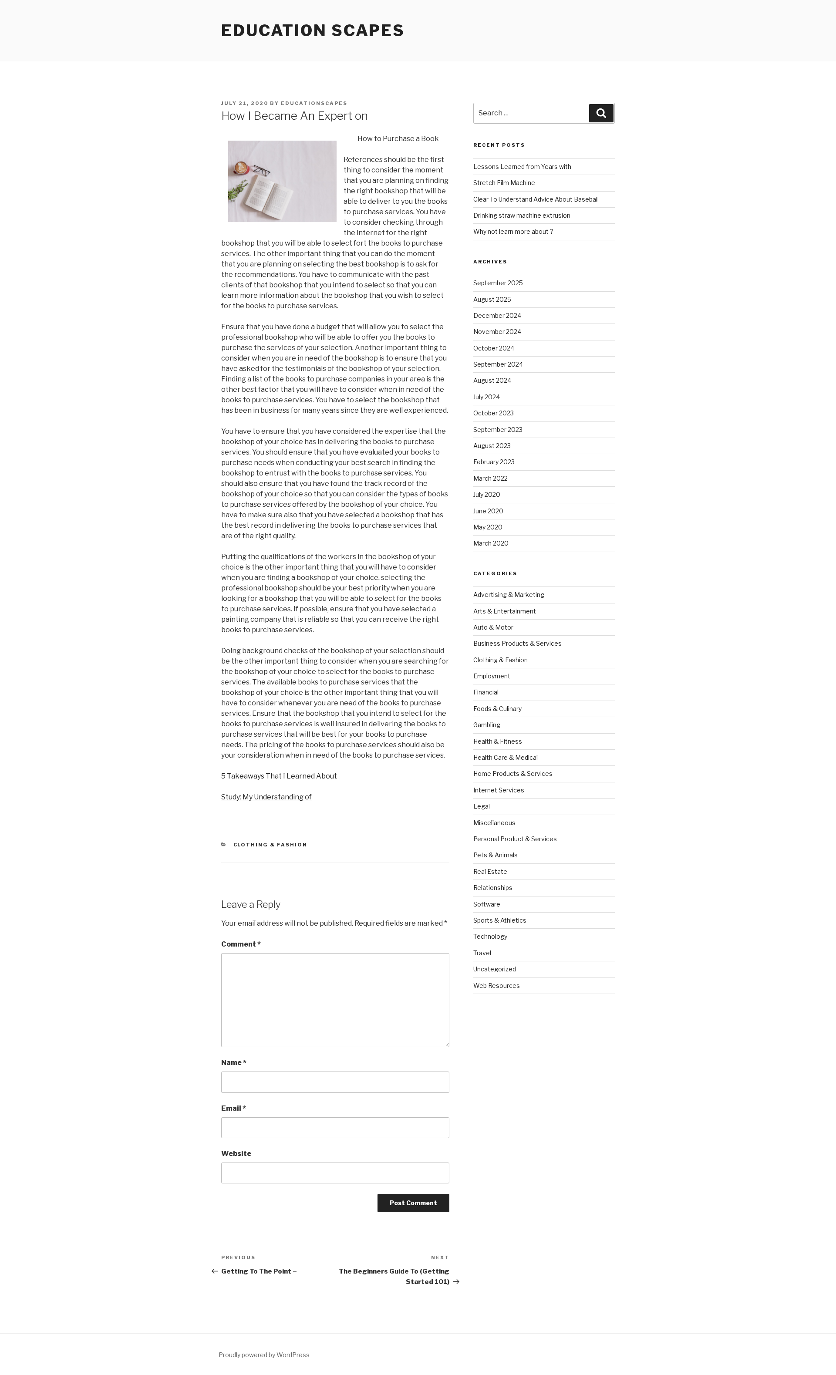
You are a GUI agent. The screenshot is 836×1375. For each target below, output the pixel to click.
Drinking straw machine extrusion (521, 215)
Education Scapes (313, 30)
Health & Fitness (497, 741)
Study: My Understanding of (266, 797)
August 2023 (492, 445)
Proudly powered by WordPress (264, 1354)
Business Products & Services (517, 643)
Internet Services (498, 790)
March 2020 (491, 543)
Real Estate (490, 871)
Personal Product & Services (515, 839)
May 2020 (487, 527)
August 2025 (492, 299)
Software (486, 904)
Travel (482, 953)
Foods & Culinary (497, 708)
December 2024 (497, 315)
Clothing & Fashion (270, 845)
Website (236, 1153)
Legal (481, 806)
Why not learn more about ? (513, 231)
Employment (491, 676)
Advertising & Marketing (508, 594)
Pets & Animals (495, 855)
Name (233, 1062)
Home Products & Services (513, 773)
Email (233, 1108)
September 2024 (498, 364)
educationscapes (314, 103)
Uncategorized (494, 969)
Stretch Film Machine (504, 182)
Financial (486, 692)
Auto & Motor (493, 627)
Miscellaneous (494, 822)
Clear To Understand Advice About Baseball (536, 199)
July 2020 (486, 494)
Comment (241, 944)
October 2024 (493, 348)
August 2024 (492, 380)
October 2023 (493, 413)
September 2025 (498, 282)
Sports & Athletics (499, 920)
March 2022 (490, 478)
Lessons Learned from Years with (522, 166)
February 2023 (494, 461)
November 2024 (497, 331)
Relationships (492, 887)
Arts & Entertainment (504, 611)
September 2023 (497, 429)
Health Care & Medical (505, 757)
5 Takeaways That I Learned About (279, 776)
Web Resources (496, 985)
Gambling (486, 724)
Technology (490, 936)
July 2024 (486, 397)
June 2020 (488, 511)
